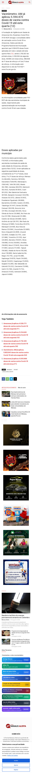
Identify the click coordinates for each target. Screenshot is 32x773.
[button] (3, 2)
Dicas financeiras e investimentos (13, 696)
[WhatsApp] (7, 379)
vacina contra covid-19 (7, 371)
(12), (12, 53)
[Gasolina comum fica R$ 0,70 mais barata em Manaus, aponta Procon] (6, 414)
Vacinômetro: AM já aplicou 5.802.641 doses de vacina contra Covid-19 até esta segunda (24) (16, 352)
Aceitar (16, 760)
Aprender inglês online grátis (11, 708)
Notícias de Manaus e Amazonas (12, 690)
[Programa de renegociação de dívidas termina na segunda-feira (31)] (6, 633)
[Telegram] (11, 379)
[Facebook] (3, 379)
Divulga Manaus (7, 659)
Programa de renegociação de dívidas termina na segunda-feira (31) (20, 632)
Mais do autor (22, 387)
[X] (15, 379)
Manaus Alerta (8, 29)
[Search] (29, 2)
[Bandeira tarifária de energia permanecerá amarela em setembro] (16, 603)
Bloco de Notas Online (9, 671)
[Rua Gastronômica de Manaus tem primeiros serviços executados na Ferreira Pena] (6, 394)
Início (3, 8)
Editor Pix (6, 665)
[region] (16, 757)
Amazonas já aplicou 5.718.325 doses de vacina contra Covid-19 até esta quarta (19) (15, 343)
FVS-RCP (16, 369)
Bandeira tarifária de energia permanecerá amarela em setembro (16, 616)
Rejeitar (16, 769)
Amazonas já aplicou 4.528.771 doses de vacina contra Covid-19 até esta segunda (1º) (15, 326)
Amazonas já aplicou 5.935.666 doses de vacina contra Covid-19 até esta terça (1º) (15, 361)
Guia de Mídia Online (9, 702)
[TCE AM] (16, 435)
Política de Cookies (12, 755)
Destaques (9, 369)
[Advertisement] (16, 127)
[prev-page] (3, 420)
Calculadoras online (9, 677)
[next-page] (5, 420)
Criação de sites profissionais (11, 683)
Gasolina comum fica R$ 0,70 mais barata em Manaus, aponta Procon (20, 414)
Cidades (8, 8)
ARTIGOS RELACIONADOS (9, 387)
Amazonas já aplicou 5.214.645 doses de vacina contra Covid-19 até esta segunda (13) (15, 334)
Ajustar (16, 765)
